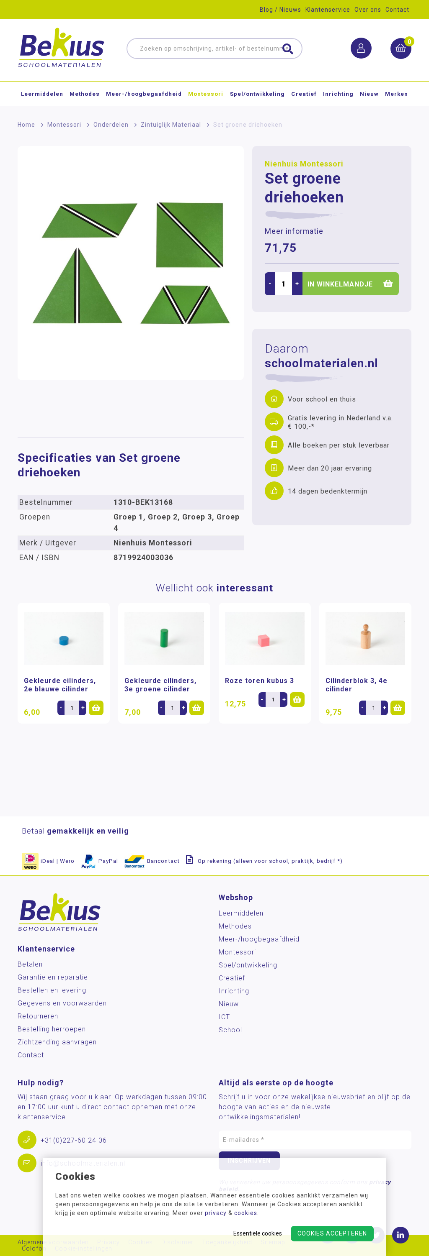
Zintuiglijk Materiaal (171, 124)
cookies (245, 1213)
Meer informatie (294, 231)
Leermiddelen (42, 93)
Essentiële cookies (257, 1233)
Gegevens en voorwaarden (62, 1003)
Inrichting (338, 93)
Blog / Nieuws (280, 9)
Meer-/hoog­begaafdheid (144, 93)
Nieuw (369, 93)
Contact (397, 9)
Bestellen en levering (52, 990)
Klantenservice (327, 9)
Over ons (367, 9)
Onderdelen (111, 124)
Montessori (205, 93)
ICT (224, 1017)
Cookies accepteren (332, 1233)
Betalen (30, 964)
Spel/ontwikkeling (257, 93)
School (230, 1030)
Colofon (34, 1249)
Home (26, 124)
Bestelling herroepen (52, 1029)
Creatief (304, 93)
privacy (216, 1213)
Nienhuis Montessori (304, 164)
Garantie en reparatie (53, 977)
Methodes (85, 93)
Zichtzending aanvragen (57, 1042)
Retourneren (38, 1016)
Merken (396, 93)
